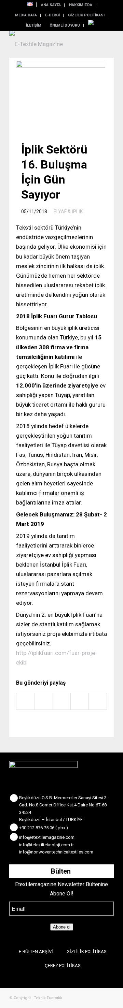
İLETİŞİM (33, 25)
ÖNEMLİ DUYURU (65, 25)
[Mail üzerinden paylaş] (98, 701)
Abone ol (61, 927)
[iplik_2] (60, 94)
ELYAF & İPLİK (68, 211)
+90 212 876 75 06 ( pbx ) (43, 827)
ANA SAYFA (51, 5)
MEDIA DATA (26, 15)
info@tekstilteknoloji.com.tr (46, 844)
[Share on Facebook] (25, 701)
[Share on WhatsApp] (62, 701)
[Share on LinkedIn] (79, 701)
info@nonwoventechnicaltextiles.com (56, 851)
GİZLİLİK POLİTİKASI (86, 15)
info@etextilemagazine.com (46, 837)
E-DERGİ (52, 15)
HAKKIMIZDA (80, 5)
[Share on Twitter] (44, 701)
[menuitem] (30, 4)
